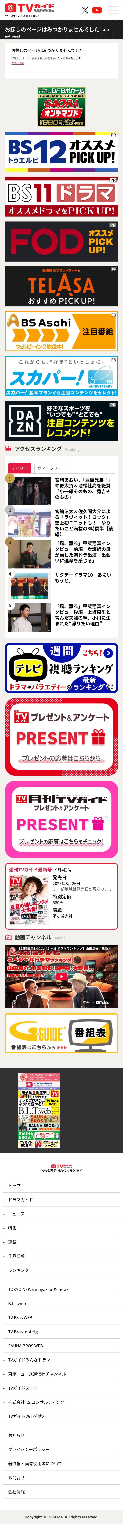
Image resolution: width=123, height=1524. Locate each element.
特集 (12, 1228)
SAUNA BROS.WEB (25, 1346)
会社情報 (16, 1492)
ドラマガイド (20, 1199)
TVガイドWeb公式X (26, 1416)
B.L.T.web (17, 1303)
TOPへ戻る (18, 63)
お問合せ (16, 1477)
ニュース (16, 1214)
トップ (14, 1185)
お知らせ (16, 1435)
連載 (12, 1242)
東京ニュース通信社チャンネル (37, 1374)
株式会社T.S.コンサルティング (36, 1402)
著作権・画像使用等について (35, 1463)
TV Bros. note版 (23, 1331)
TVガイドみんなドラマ (29, 1360)
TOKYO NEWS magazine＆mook (38, 1289)
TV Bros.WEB (20, 1317)
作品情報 (16, 1256)
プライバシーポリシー (29, 1449)
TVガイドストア (23, 1388)
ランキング (18, 1270)
